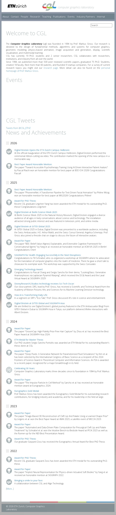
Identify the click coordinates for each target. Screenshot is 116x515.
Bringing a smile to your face (28, 480)
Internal (101, 16)
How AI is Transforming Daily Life (30, 295)
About (6, 16)
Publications (59, 16)
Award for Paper (22, 240)
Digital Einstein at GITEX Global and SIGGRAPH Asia (39, 303)
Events (71, 16)
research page (51, 67)
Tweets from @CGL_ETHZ (18, 128)
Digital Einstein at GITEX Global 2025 (32, 226)
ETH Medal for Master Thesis (28, 339)
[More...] (10, 488)
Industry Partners (86, 16)
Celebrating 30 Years (24, 368)
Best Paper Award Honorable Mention (33, 164)
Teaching (46, 16)
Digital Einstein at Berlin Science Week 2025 (35, 212)
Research (35, 16)
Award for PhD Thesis (25, 200)
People (24, 16)
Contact (15, 16)
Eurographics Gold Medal (26, 390)
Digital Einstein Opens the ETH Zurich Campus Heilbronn (41, 150)
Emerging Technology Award (28, 269)
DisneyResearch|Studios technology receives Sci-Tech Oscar (44, 283)
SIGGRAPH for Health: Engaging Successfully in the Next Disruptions (47, 255)
